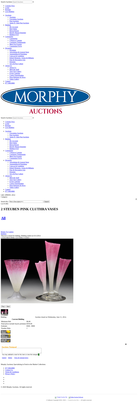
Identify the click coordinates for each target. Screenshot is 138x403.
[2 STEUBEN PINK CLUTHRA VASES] (37, 303)
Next (8, 306)
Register (8, 10)
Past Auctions (14, 21)
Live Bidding (9, 11)
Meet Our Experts (15, 44)
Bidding (8, 25)
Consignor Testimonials (17, 42)
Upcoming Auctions (16, 19)
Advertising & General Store (19, 52)
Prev (3, 306)
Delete (10, 358)
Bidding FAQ (14, 35)
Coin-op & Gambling (16, 56)
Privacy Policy (10, 374)
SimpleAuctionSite (73, 400)
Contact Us (9, 370)
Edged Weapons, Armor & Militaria (21, 58)
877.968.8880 (10, 83)
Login (7, 8)
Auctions (8, 15)
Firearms (12, 62)
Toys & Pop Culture (16, 64)
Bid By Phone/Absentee (17, 33)
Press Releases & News (17, 77)
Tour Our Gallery (15, 71)
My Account (13, 27)
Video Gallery (14, 79)
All (3, 218)
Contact (7, 81)
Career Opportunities (16, 75)
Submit (4, 358)
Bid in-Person (14, 31)
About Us (8, 66)
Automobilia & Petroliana (18, 54)
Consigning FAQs (15, 46)
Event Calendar (14, 73)
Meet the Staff (14, 69)
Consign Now (10, 6)
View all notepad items (21, 358)
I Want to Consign (15, 40)
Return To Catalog (7, 232)
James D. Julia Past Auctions (19, 23)
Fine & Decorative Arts (17, 60)
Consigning (9, 36)
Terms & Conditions (12, 372)
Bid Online (13, 29)
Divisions (8, 48)
